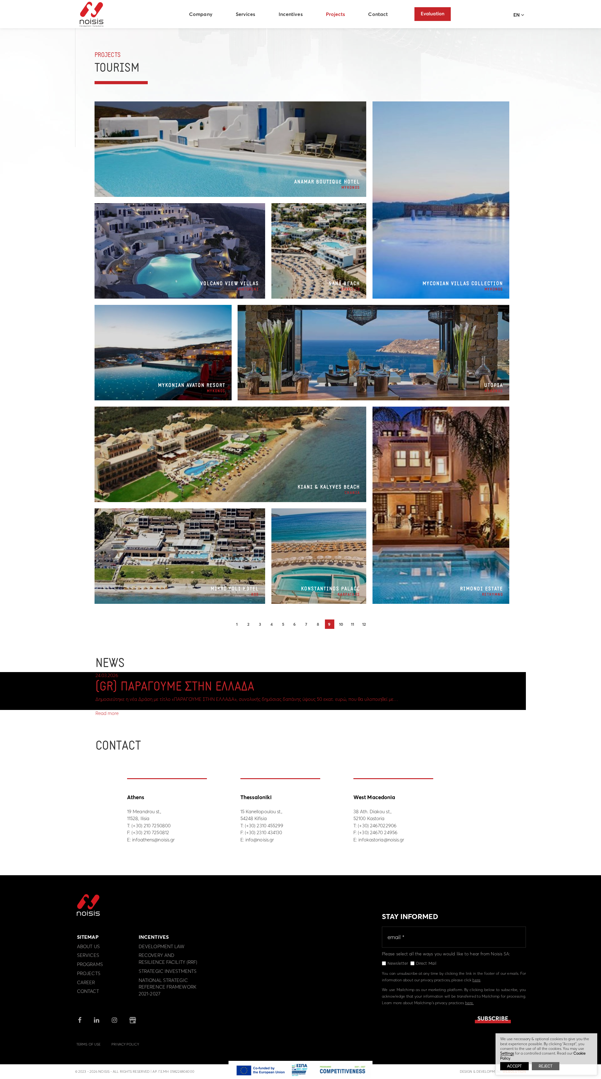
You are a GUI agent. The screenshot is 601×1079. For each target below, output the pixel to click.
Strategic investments (168, 971)
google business (132, 1020)
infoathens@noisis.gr (153, 840)
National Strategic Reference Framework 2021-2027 (167, 987)
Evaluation (432, 14)
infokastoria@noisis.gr (381, 840)
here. (469, 1002)
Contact (378, 14)
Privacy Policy (125, 1044)
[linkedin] (96, 1021)
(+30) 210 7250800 (151, 826)
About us (88, 946)
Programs (90, 964)
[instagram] (114, 1021)
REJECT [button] (545, 1066)
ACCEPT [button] (514, 1066)
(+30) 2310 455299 (264, 826)
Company (201, 14)
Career (86, 982)
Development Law (162, 946)
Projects (335, 14)
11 (352, 624)
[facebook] (79, 1021)
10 (341, 624)
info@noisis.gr (259, 840)
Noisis (91, 14)
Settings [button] (507, 1053)
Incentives (291, 14)
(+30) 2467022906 (377, 826)
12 (364, 624)
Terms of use (88, 1044)
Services (245, 14)
